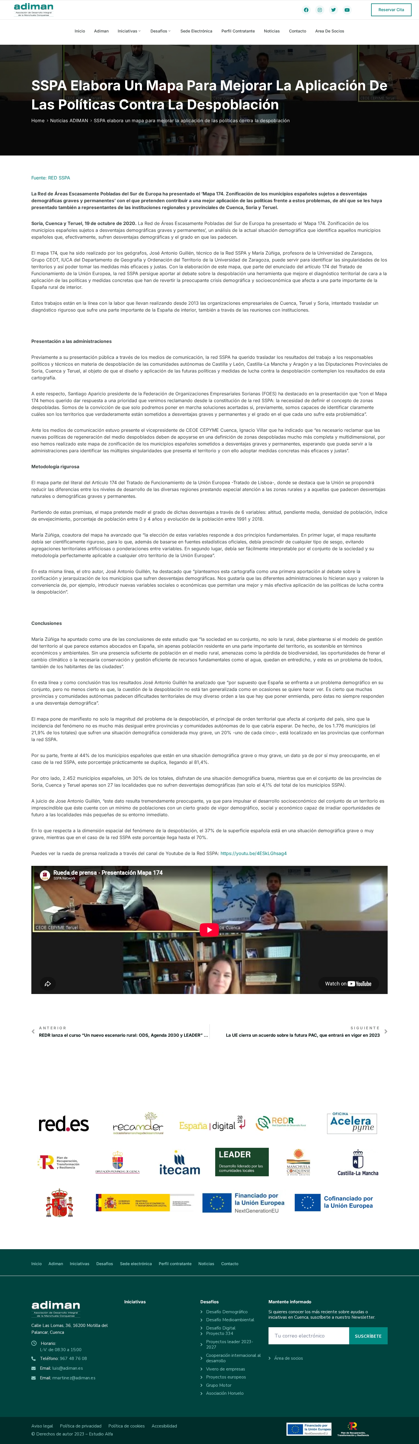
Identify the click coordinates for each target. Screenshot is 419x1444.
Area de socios (329, 30)
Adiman (101, 30)
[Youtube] (347, 10)
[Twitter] (333, 10)
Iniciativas (127, 30)
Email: (61, 1368)
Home (37, 120)
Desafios (158, 30)
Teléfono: (63, 1358)
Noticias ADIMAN (69, 120)
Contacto (297, 30)
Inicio (80, 30)
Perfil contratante (238, 30)
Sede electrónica (196, 30)
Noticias (272, 30)
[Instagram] (319, 10)
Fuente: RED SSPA (50, 178)
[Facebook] (306, 10)
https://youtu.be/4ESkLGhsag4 (254, 853)
